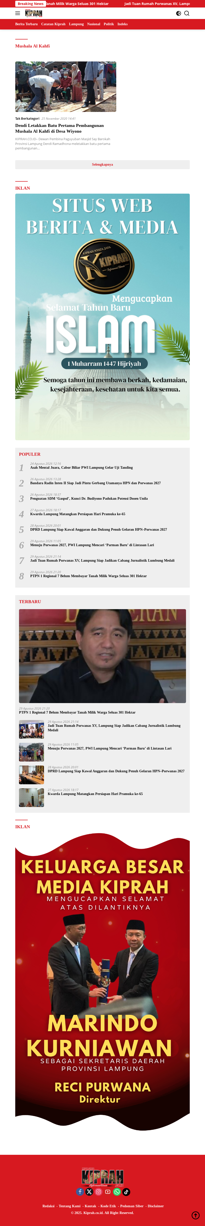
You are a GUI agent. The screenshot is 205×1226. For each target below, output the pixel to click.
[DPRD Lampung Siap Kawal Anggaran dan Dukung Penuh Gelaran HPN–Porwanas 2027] (31, 775)
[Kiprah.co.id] (33, 13)
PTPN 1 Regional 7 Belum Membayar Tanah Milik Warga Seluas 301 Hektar (88, 576)
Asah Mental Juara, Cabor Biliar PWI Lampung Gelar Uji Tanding (81, 467)
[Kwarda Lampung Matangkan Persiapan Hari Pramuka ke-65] (31, 797)
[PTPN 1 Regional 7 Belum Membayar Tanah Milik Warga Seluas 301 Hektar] (102, 656)
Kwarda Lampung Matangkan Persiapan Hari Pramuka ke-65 (77, 514)
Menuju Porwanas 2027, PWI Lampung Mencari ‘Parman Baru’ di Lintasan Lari (92, 545)
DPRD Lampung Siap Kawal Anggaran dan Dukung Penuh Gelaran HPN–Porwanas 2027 (98, 529)
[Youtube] (108, 1192)
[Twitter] (89, 1192)
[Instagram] (98, 1192)
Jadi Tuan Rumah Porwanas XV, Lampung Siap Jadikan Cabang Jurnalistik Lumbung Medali (102, 560)
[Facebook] (80, 1192)
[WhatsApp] (117, 1192)
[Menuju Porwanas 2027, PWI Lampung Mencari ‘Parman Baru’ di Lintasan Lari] (31, 752)
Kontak (90, 1206)
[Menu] (18, 13)
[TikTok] (126, 1192)
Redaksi (48, 1206)
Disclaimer (156, 1206)
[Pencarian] (187, 13)
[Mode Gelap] (179, 13)
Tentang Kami (69, 1206)
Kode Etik (108, 1206)
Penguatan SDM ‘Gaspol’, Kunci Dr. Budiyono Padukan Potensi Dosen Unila (89, 498)
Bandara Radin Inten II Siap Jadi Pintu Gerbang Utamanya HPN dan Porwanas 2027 (95, 483)
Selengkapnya (102, 164)
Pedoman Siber (132, 1206)
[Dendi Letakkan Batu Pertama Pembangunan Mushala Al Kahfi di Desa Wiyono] (65, 86)
